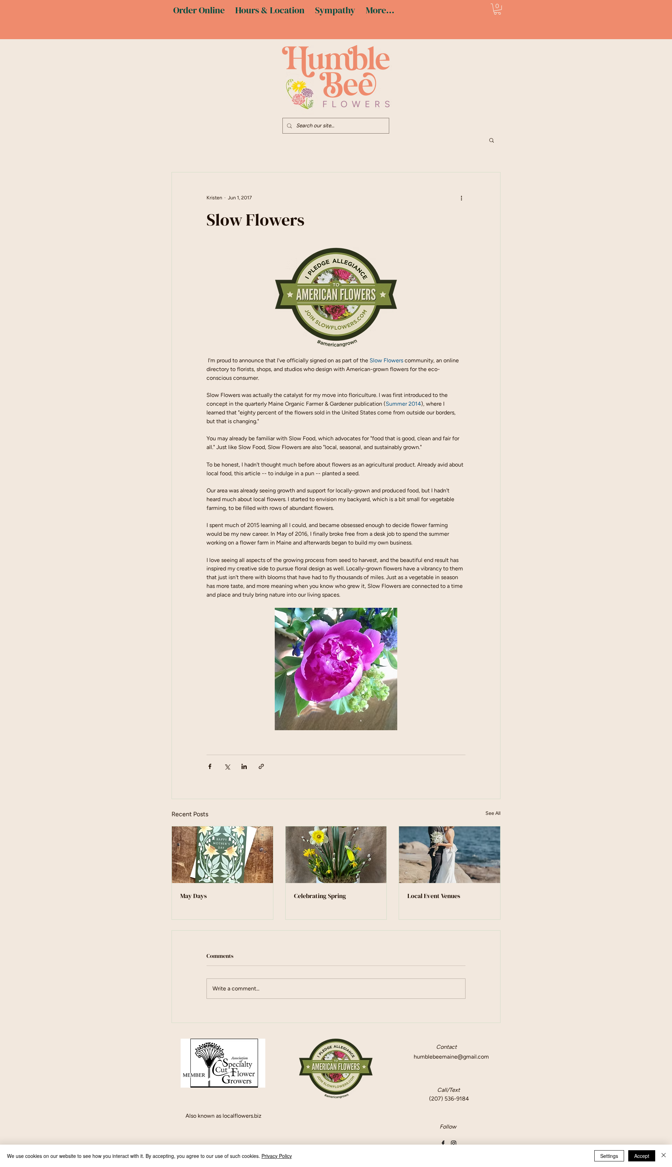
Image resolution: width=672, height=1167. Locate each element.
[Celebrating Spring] (336, 854)
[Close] (663, 1155)
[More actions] (461, 197)
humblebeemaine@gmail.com (451, 1056)
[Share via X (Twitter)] (227, 766)
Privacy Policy (276, 1155)
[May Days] (222, 854)
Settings (609, 1155)
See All (492, 813)
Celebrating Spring (320, 895)
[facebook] (443, 1143)
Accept (641, 1155)
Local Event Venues (433, 895)
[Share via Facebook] (209, 766)
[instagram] (453, 1143)
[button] (497, 9)
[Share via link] (261, 766)
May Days (193, 895)
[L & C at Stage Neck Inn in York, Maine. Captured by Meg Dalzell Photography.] (449, 854)
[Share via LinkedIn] (244, 766)
